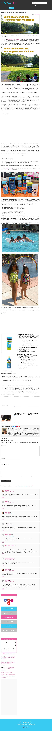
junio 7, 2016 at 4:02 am (9, 559)
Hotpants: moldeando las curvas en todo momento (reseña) (6, 422)
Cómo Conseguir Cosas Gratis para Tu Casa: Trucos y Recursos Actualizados (8, 676)
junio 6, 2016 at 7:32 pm (9, 524)
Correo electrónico (5, 464)
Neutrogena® (9, 168)
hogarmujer (7, 512)
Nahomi (2, 672)
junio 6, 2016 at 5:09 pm (9, 502)
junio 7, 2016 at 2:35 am (9, 536)
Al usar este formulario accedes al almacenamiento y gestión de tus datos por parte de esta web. (19, 476)
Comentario (3, 445)
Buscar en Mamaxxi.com (8, 595)
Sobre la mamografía (4, 406)
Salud (2, 14)
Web (1, 470)
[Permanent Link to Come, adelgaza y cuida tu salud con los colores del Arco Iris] (17, 409)
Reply (3, 497)
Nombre (3, 458)
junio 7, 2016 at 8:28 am (9, 581)
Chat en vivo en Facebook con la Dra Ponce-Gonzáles (19, 422)
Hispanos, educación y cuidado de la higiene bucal (33, 414)
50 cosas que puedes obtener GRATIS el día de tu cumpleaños (7, 669)
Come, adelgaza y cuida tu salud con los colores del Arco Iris (19, 414)
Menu (11, 7)
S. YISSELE (7, 580)
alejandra (2, 674)
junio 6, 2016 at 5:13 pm (9, 513)
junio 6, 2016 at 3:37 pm (9, 491)
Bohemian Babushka (9, 558)
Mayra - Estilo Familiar (9, 545)
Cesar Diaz (7, 490)
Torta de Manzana (8, 672)
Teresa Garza (7, 569)
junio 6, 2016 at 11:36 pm (9, 570)
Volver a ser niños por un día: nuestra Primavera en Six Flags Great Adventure (8, 657)
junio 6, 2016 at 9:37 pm (9, 547)
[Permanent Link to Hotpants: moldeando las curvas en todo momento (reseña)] (6, 418)
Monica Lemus (8, 534)
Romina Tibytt (37, 14)
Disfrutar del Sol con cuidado (13, 39)
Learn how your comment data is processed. (24, 485)
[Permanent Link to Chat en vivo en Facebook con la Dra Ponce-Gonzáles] (20, 418)
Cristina (6, 501)
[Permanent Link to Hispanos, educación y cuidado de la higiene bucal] (33, 409)
